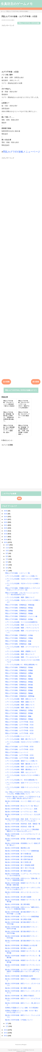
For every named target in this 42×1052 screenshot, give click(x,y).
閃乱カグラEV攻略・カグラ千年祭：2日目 (19, 749)
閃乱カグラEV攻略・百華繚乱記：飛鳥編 (19, 693)
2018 (6, 534)
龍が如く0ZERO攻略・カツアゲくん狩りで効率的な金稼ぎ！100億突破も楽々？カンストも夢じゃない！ (22, 971)
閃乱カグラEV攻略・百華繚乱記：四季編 (19, 710)
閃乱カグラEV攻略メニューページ (21, 151)
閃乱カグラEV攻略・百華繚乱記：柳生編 (19, 684)
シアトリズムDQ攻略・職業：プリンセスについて (22, 657)
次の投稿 (6, 382)
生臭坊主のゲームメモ (17, 3)
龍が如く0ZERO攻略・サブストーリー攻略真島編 (22, 916)
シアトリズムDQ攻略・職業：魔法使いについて (21, 764)
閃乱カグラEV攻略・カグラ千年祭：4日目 (19, 733)
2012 (6, 1035)
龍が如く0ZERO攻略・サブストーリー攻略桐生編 (22, 851)
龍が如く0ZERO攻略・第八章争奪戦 (17, 904)
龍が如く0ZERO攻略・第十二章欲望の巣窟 (19, 865)
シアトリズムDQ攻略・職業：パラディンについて (22, 628)
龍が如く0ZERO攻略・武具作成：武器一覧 (19, 826)
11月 (7, 548)
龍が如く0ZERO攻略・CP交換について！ (19, 1020)
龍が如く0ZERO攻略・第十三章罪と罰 (18, 862)
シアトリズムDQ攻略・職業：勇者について (19, 705)
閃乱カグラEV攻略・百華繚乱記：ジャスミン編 (21, 616)
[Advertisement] (21, 48)
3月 (7, 570)
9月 (7, 553)
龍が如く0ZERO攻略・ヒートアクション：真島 (21, 809)
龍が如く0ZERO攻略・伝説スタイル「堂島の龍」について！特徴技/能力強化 (22, 879)
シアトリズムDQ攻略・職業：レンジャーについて (22, 625)
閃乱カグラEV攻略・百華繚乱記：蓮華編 (19, 610)
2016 (6, 539)
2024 (6, 516)
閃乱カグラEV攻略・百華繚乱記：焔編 (18, 644)
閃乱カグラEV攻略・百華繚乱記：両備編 (19, 670)
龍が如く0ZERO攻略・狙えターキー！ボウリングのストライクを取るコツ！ (22, 888)
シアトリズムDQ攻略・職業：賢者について (19, 597)
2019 (6, 531)
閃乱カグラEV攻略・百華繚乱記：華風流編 (19, 605)
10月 (7, 550)
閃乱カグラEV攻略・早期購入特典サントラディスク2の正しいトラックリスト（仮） (22, 589)
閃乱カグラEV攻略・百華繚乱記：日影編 (19, 638)
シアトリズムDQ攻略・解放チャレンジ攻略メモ (21, 761)
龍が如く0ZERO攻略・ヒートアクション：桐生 (21, 811)
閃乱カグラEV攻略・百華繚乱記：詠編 (18, 641)
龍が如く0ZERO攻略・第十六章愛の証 (18, 854)
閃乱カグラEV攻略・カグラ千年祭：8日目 (19, 722)
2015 (6, 542)
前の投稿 (36, 382)
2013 (6, 1033)
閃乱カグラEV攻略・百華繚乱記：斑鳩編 (19, 690)
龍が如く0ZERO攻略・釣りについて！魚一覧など (22, 806)
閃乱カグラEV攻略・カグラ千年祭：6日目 (19, 727)
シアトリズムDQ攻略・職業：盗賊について (19, 702)
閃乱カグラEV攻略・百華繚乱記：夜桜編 (19, 713)
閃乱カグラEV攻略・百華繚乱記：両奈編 (19, 667)
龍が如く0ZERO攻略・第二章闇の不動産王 (19, 995)
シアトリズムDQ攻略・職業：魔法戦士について (21, 769)
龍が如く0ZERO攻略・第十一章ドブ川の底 (19, 868)
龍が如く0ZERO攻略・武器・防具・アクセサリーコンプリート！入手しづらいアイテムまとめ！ (22, 820)
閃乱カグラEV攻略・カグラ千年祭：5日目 (19, 730)
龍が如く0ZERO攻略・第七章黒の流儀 (18, 919)
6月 (7, 562)
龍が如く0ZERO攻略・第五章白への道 (18, 948)
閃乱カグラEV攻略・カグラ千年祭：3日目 (19, 746)
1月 (7, 1026)
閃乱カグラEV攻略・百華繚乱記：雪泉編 (19, 719)
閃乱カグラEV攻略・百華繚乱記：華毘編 (19, 608)
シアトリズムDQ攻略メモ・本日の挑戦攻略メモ (21, 780)
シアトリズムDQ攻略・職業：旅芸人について (20, 699)
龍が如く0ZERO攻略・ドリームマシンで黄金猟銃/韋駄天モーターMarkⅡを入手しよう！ (22, 830)
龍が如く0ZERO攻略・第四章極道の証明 (19, 976)
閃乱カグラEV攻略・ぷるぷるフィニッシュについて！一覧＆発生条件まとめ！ (22, 593)
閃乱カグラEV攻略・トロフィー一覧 (17, 573)
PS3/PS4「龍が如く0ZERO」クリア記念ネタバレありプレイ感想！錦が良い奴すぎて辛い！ (22, 797)
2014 (6, 1030)
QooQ (24, 1051)
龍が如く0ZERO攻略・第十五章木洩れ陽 (19, 856)
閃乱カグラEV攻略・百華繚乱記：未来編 (19, 635)
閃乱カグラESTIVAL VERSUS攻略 (29, 23)
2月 (7, 1023)
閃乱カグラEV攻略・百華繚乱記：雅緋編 (19, 679)
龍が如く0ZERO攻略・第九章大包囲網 (18, 897)
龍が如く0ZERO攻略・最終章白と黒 (17, 848)
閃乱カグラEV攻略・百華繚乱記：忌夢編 (19, 673)
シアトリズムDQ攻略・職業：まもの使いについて (22, 766)
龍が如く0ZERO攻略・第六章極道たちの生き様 (21, 945)
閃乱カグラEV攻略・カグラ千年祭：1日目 (19, 755)
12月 (7, 545)
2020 (6, 528)
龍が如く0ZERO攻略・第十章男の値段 (18, 871)
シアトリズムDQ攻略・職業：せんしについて (20, 772)
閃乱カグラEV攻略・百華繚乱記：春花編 (19, 619)
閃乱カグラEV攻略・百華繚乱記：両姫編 (19, 613)
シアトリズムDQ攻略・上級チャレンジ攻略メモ (21, 576)
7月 (7, 559)
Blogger (24, 1044)
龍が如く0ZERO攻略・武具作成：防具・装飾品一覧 (22, 824)
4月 (7, 568)
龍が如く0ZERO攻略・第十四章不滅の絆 (19, 859)
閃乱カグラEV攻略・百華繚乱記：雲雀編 (19, 682)
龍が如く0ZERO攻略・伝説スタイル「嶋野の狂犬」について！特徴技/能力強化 (22, 908)
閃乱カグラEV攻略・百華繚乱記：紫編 (18, 676)
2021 (6, 525)
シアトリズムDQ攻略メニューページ (17, 736)
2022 (6, 522)
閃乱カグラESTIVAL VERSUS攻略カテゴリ (21, 390)
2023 (6, 519)
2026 (6, 511)
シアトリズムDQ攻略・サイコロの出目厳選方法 (21, 622)
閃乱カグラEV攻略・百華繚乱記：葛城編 (19, 687)
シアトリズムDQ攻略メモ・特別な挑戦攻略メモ (21, 664)
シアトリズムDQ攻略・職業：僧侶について (19, 707)
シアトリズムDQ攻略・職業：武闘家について (20, 651)
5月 (7, 565)
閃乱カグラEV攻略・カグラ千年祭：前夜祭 (19, 758)
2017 (6, 536)
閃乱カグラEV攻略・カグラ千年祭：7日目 (19, 725)
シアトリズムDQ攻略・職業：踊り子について (20, 739)
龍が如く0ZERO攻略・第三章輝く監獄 (18, 988)
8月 (7, 556)
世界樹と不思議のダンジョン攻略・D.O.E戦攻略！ (22, 1008)
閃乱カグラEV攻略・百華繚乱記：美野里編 (19, 696)
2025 (6, 514)
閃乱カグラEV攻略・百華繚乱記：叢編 (18, 716)
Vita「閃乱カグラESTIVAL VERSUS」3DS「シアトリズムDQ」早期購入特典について (22, 793)
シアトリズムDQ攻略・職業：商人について (19, 654)
